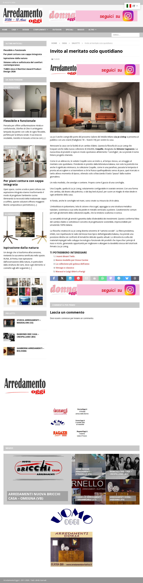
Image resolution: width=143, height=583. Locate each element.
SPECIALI (69, 29)
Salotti (56, 59)
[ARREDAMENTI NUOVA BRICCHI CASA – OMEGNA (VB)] (37, 479)
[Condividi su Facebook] (54, 278)
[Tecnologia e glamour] (37, 301)
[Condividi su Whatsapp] (103, 278)
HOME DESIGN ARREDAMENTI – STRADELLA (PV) (84, 471)
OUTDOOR (57, 29)
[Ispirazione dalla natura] (25, 228)
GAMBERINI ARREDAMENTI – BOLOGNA (30, 349)
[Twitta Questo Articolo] (62, 278)
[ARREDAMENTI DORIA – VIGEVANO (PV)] (123, 492)
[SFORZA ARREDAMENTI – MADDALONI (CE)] (9, 323)
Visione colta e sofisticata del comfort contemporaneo (22, 63)
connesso (65, 318)
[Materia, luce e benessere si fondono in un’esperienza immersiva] (24, 301)
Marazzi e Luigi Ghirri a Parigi (70, 271)
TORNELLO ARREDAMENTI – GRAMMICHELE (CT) (88, 498)
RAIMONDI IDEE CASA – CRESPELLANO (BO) (28, 335)
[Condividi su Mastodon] (111, 278)
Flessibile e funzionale (14, 50)
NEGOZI (81, 29)
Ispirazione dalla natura (15, 58)
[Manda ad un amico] (86, 278)
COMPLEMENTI (39, 29)
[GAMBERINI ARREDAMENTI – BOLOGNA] (9, 351)
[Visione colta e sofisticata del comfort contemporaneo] (12, 291)
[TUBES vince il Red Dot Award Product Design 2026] (24, 291)
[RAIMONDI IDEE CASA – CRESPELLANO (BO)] (9, 337)
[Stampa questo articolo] (94, 278)
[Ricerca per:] (126, 34)
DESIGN (25, 29)
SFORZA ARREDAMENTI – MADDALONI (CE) (29, 321)
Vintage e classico (65, 267)
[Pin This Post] (78, 278)
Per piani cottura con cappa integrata (22, 54)
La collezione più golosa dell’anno (72, 263)
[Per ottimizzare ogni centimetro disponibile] (37, 291)
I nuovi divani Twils (65, 256)
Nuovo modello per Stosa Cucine (72, 260)
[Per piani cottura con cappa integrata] (25, 161)
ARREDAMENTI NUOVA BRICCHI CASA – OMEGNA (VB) (34, 496)
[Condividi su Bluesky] (127, 278)
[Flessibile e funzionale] (25, 101)
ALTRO (91, 29)
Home (4, 29)
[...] (44, 138)
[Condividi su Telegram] (119, 278)
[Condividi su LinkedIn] (70, 278)
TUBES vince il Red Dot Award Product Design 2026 (22, 70)
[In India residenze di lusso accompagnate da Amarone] (12, 301)
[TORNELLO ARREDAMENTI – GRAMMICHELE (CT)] (89, 492)
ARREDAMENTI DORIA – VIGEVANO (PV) (121, 498)
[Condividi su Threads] (135, 278)
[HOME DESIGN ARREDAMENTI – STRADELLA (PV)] (89, 466)
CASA (14, 29)
